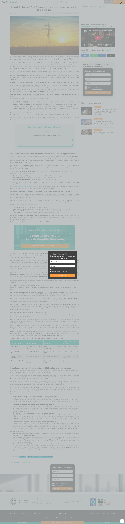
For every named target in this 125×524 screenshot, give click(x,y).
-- (58, 265)
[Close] (121, 3)
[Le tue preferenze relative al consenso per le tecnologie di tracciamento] (122, 521)
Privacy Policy (61, 269)
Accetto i (59, 271)
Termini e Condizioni (62, 271)
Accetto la (58, 269)
